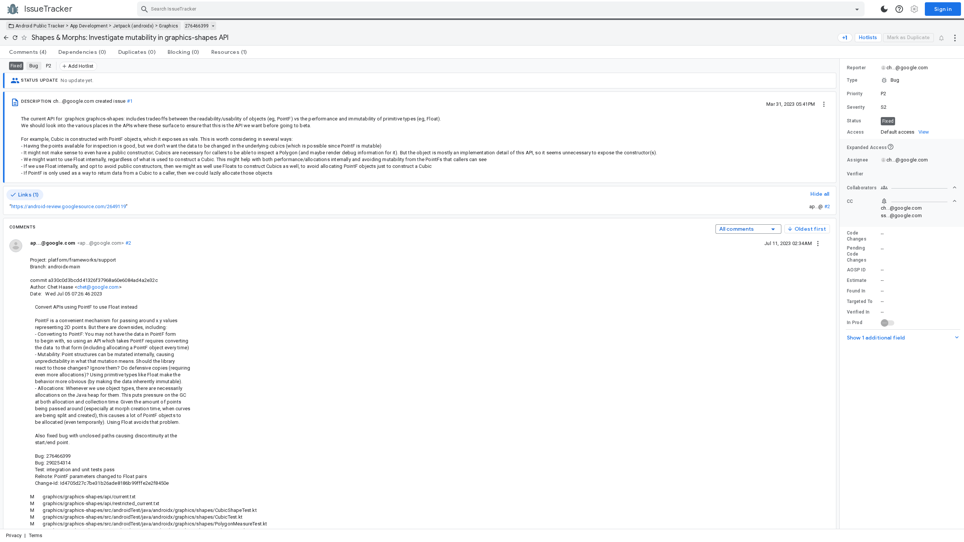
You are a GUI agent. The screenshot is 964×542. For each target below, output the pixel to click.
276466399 (197, 26)
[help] (899, 9)
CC (850, 201)
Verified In (858, 312)
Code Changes (856, 236)
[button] (902, 80)
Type (852, 80)
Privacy (13, 535)
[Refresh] (15, 37)
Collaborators (862, 187)
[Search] (144, 9)
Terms (36, 535)
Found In (856, 291)
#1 (130, 101)
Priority (854, 93)
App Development (89, 26)
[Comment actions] (818, 243)
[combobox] (502, 9)
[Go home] (6, 37)
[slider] (840, 294)
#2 (827, 206)
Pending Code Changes (856, 254)
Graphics (168, 26)
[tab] (27, 52)
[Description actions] (824, 104)
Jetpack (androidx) (133, 26)
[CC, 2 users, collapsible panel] (919, 201)
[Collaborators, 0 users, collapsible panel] (919, 187)
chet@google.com (98, 287)
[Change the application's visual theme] (884, 9)
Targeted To (859, 301)
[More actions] (955, 38)
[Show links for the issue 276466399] (213, 26)
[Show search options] (857, 9)
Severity (856, 107)
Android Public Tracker (40, 26)
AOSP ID (856, 270)
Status (854, 120)
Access (855, 132)
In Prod (854, 322)
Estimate (856, 280)
